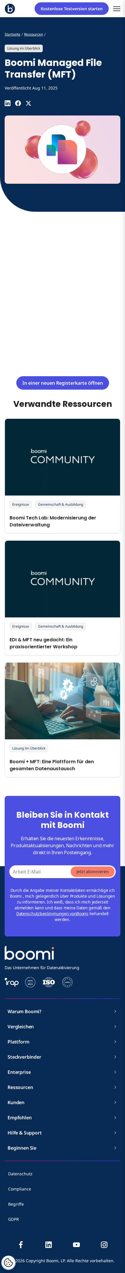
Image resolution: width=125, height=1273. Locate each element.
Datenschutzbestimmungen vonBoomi (52, 913)
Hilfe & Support (25, 1133)
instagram (104, 1245)
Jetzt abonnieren (92, 871)
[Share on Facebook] (18, 103)
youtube (76, 1245)
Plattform (18, 1042)
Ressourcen (20, 1087)
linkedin (49, 1245)
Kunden (16, 1102)
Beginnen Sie (22, 1148)
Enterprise (19, 1072)
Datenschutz (20, 1173)
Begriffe (16, 1204)
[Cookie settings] (8, 1263)
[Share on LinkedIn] (7, 103)
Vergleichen (21, 1026)
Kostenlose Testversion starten (72, 8)
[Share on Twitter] (28, 103)
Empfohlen (20, 1117)
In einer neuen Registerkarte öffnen (62, 383)
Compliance (19, 1189)
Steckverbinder (24, 1057)
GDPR (13, 1219)
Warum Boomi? (24, 1011)
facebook (21, 1245)
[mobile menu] (116, 8)
